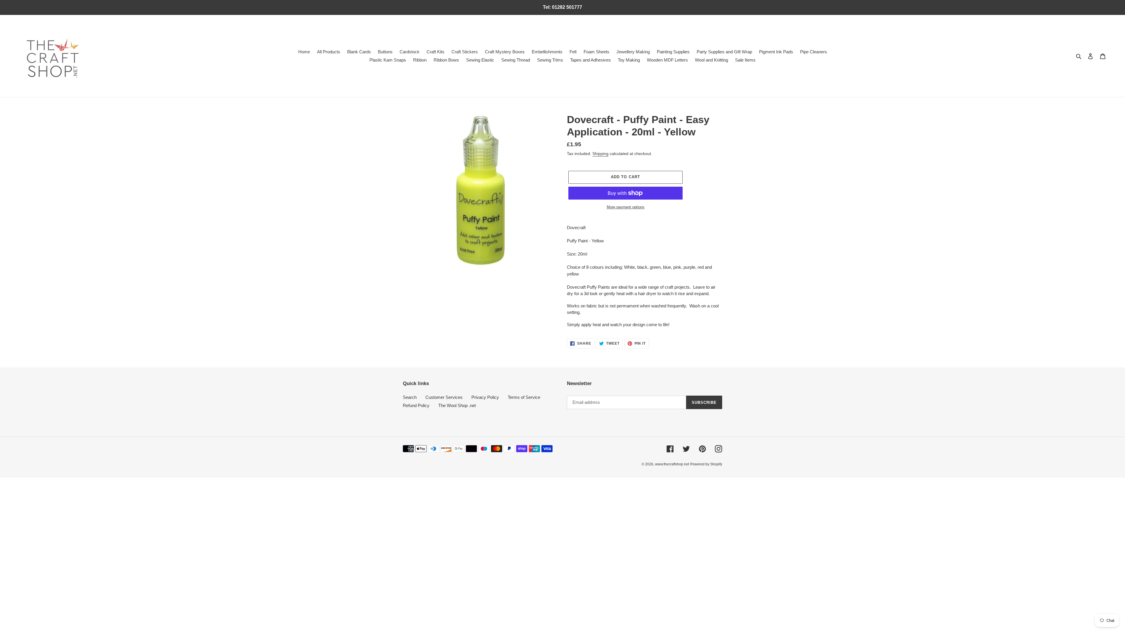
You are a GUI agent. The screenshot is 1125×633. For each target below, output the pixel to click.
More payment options (626, 207)
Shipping (600, 153)
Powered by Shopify (706, 464)
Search (410, 397)
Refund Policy (416, 405)
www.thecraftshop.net (672, 464)
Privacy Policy (485, 397)
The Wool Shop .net (457, 405)
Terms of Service (524, 397)
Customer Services (444, 397)
